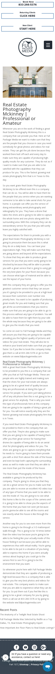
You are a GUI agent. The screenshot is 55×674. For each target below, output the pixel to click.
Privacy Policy (38, 664)
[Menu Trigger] (48, 45)
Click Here (27, 16)
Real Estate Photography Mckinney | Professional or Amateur (19, 113)
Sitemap (24, 664)
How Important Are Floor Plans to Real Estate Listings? (27, 627)
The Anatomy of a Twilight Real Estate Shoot (22, 614)
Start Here (27, 28)
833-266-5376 (27, 4)
